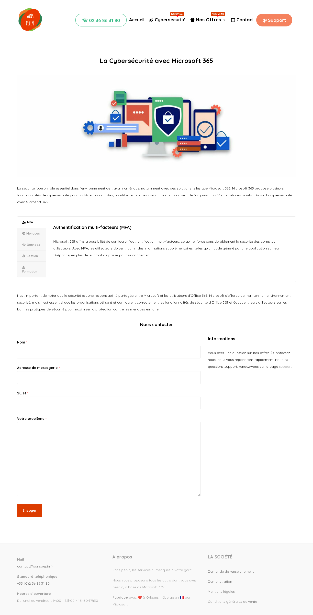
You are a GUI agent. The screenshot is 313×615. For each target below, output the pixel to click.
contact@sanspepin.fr (35, 566)
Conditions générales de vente (232, 601)
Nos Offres (210, 20)
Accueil (137, 20)
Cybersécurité (170, 20)
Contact (245, 20)
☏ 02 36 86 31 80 (101, 20)
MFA (30, 222)
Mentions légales (221, 591)
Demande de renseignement (231, 571)
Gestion (32, 256)
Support (277, 20)
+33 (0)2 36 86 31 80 (33, 583)
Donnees (33, 245)
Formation (29, 271)
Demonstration (220, 581)
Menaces (33, 233)
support (285, 366)
